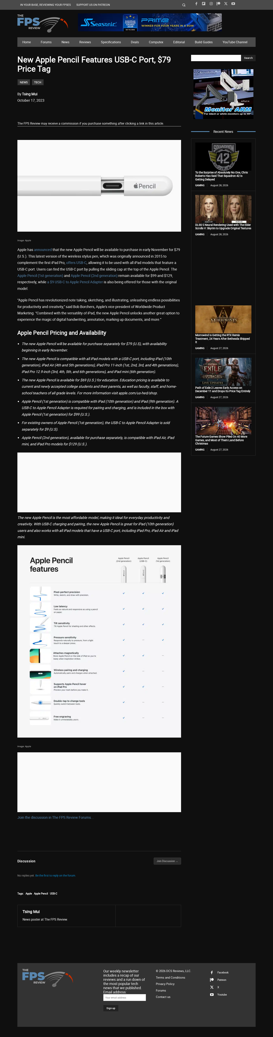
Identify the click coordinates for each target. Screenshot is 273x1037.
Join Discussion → (167, 861)
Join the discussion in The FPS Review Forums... (55, 817)
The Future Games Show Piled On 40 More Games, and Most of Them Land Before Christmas (221, 440)
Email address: (115, 992)
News (24, 82)
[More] (92, 111)
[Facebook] (196, 3)
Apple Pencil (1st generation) (40, 275)
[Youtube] (233, 3)
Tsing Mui (29, 94)
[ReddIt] (64, 111)
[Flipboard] (203, 3)
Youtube (222, 995)
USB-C (53, 893)
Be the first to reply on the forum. (55, 875)
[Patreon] (218, 3)
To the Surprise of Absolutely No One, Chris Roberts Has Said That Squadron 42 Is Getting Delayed (221, 175)
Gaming (199, 185)
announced (43, 249)
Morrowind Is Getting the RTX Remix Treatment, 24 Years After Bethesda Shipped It (222, 338)
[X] (225, 3)
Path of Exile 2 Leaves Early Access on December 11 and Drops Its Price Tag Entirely (222, 389)
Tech (37, 82)
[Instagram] (211, 3)
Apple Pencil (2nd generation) (94, 275)
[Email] (73, 111)
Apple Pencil (41, 893)
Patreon (221, 980)
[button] (184, 5)
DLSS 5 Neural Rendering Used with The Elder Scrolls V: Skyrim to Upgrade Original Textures (223, 226)
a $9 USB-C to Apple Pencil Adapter (75, 281)
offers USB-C (76, 262)
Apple (29, 893)
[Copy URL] (82, 111)
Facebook (223, 972)
